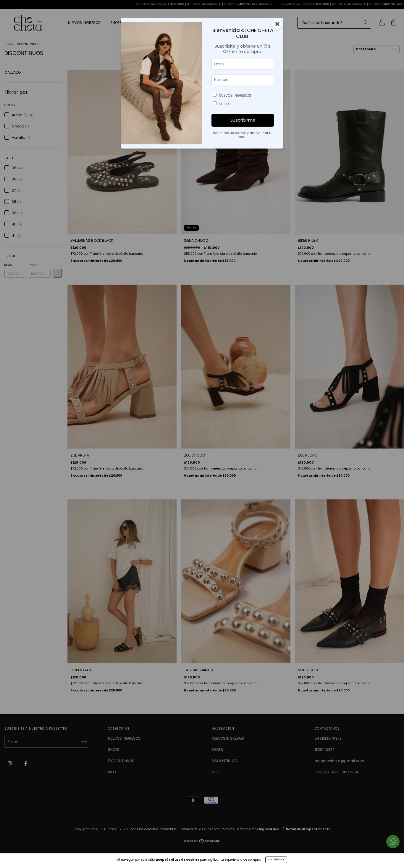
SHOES (224, 104)
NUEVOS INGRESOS (235, 95)
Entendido (276, 859)
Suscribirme (242, 120)
